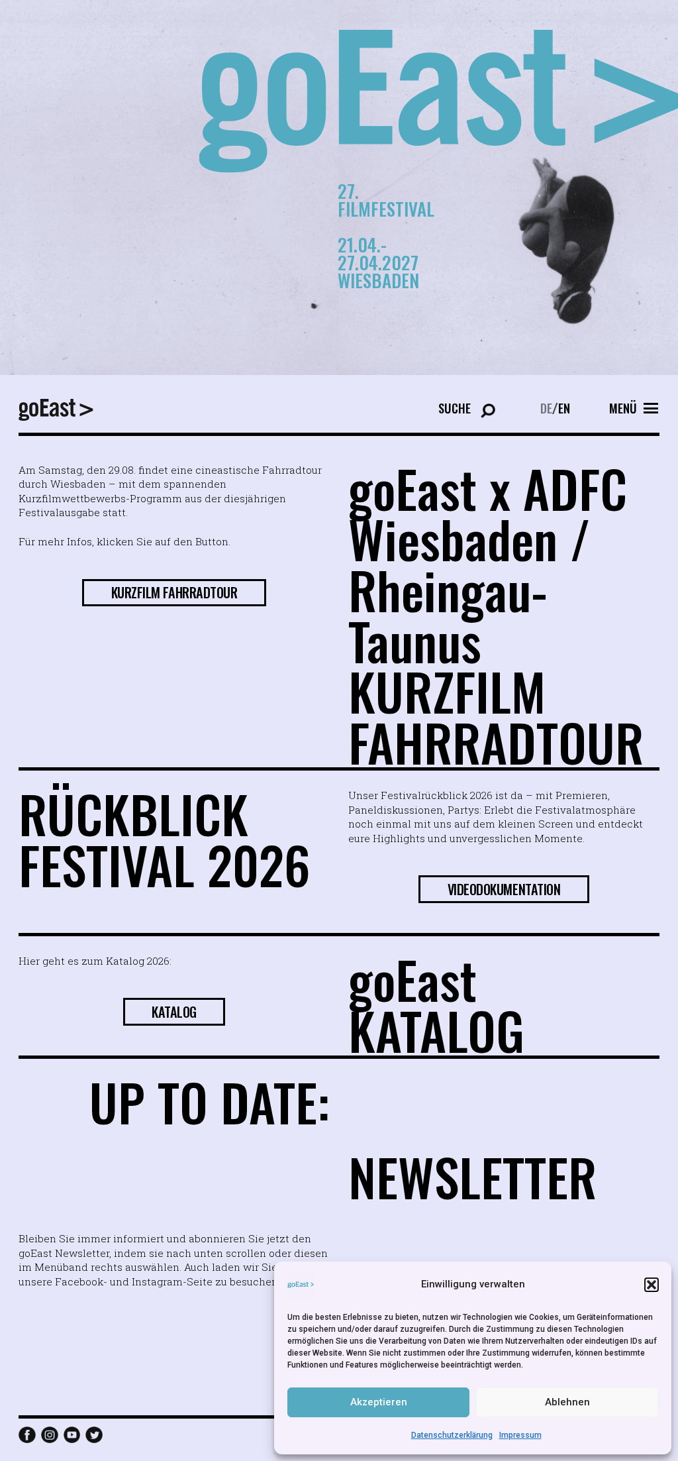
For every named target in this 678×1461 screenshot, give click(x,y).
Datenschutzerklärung (452, 1435)
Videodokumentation (504, 889)
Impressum (520, 1435)
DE (546, 408)
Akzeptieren (378, 1402)
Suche (454, 408)
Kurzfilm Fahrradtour (174, 592)
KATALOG (174, 1012)
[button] (651, 1284)
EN (564, 408)
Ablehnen (567, 1402)
